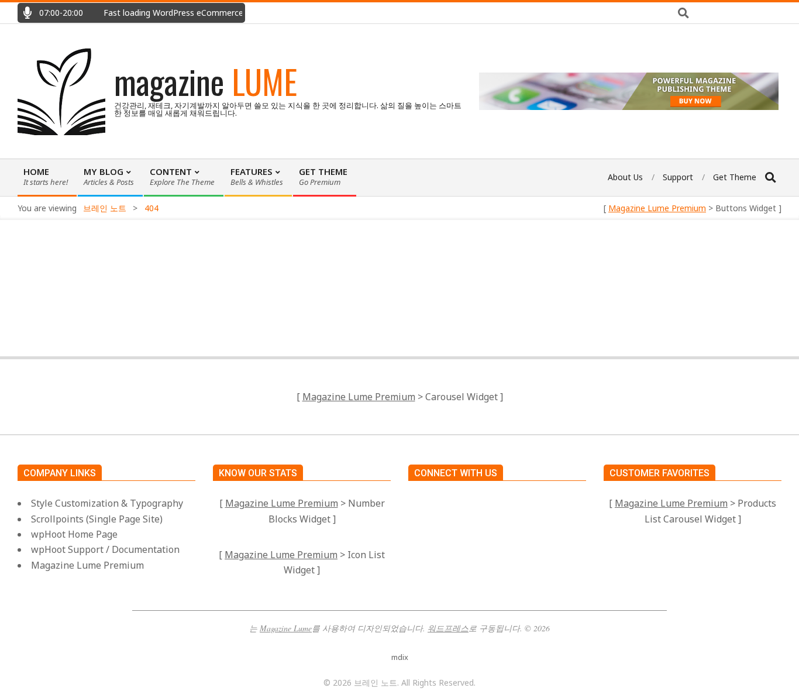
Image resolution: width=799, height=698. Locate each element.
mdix (399, 657)
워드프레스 (448, 628)
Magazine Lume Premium (657, 208)
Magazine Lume (286, 628)
